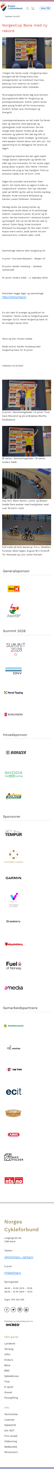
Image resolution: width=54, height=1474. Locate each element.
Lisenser (9, 1419)
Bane (7, 1365)
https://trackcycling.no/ (14, 297)
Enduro (8, 1359)
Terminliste (11, 1414)
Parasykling (11, 1397)
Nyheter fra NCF (12, 16)
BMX (7, 1370)
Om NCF (9, 1430)
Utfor (7, 1354)
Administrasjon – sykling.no (18, 1257)
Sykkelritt (10, 1425)
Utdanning (10, 1441)
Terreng (8, 1349)
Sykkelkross (11, 1376)
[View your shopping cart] (33, 8)
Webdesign (8, 1321)
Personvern (11, 1452)
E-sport (8, 1386)
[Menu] (45, 7)
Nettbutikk (10, 1446)
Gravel (8, 1392)
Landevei (9, 1343)
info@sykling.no (12, 1272)
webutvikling (21, 1321)
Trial (7, 1381)
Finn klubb (10, 1436)
